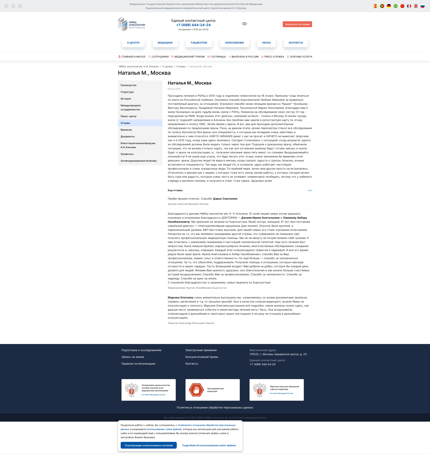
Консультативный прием (202, 357)
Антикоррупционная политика (139, 160)
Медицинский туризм (189, 56)
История (126, 98)
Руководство (128, 85)
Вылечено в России (245, 56)
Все (310, 190)
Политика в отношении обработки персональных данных (215, 407)
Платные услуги (301, 56)
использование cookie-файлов (164, 429)
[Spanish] (375, 6)
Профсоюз (127, 154)
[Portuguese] (382, 6)
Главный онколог (133, 56)
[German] (389, 6)
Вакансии (126, 129)
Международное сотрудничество (131, 107)
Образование (234, 42)
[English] (415, 6)
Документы (128, 136)
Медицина (165, 42)
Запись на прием (132, 357)
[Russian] (422, 6)
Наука (266, 42)
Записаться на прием (297, 24)
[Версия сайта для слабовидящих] (244, 25)
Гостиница (218, 56)
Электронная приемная (201, 350)
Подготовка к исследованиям (141, 350)
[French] (409, 6)
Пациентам (199, 42)
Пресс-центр (128, 116)
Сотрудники (160, 56)
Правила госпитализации (138, 363)
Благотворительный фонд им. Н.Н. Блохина (138, 145)
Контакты (296, 42)
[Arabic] (395, 6)
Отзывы (125, 122)
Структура (127, 91)
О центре (133, 42)
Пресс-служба (274, 56)
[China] (402, 6)
